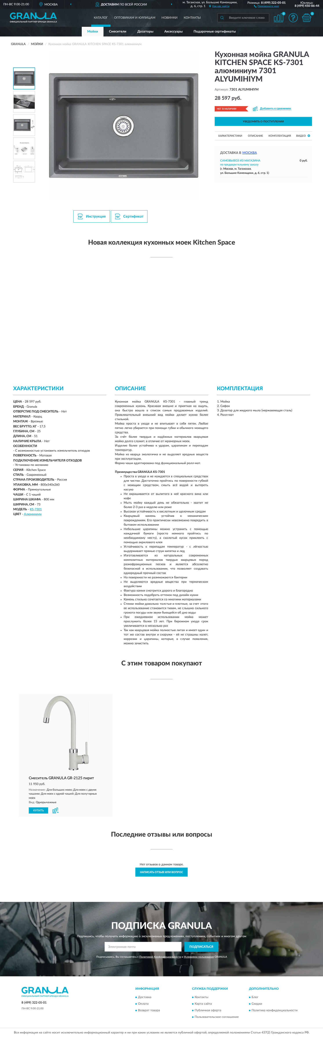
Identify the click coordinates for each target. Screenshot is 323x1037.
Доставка (144, 997)
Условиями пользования (199, 956)
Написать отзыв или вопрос (161, 872)
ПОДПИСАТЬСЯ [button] (201, 946)
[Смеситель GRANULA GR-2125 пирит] (65, 734)
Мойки (92, 31)
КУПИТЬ (38, 810)
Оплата (143, 1004)
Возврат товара (149, 1010)
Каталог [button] (101, 17)
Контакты (192, 17)
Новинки (170, 17)
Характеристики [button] (230, 135)
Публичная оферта (208, 1010)
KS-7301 (36, 509)
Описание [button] (255, 135)
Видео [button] (301, 135)
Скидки (257, 1004)
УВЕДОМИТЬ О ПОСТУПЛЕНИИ (263, 121)
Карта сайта (203, 1004)
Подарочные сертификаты (215, 31)
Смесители (117, 31)
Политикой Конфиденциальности (160, 956)
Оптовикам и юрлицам (134, 17)
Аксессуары (173, 31)
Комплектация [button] (280, 135)
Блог (255, 997)
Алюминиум (33, 514)
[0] (306, 17)
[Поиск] (222, 17)
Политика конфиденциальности (275, 1010)
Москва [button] (249, 152)
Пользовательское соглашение (217, 1017)
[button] (266, 6)
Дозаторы (145, 31)
